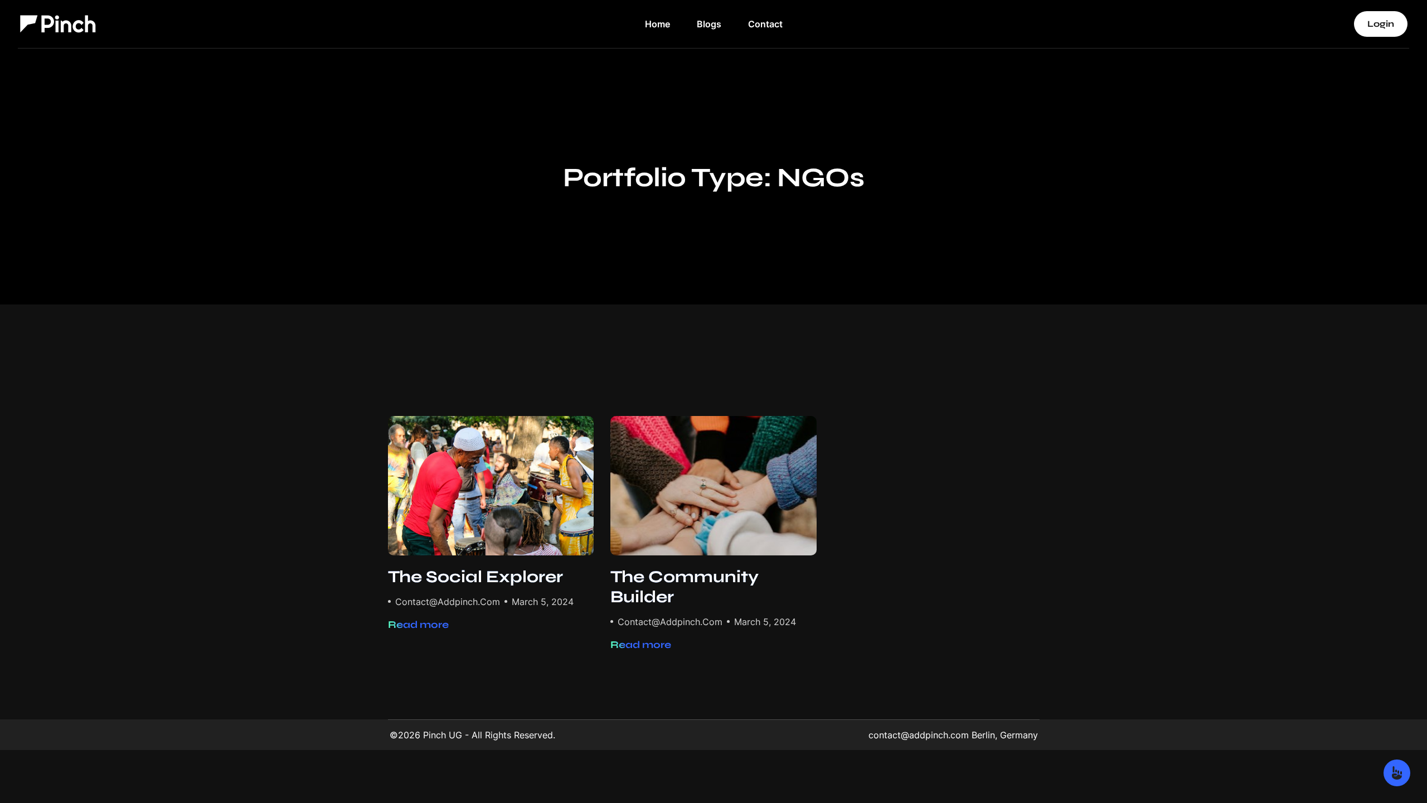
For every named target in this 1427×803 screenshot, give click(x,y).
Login (1380, 23)
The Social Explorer (475, 577)
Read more (418, 624)
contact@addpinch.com (447, 601)
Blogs (709, 24)
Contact (765, 24)
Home (657, 24)
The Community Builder (684, 587)
